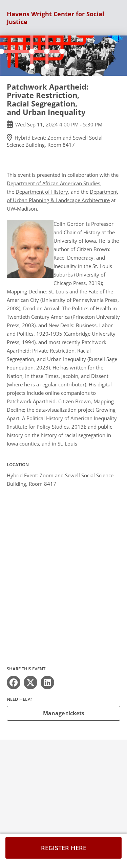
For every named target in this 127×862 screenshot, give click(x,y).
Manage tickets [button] (63, 713)
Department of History (42, 191)
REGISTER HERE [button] (63, 848)
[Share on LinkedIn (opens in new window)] (47, 682)
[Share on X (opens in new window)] (30, 682)
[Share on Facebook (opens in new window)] (13, 682)
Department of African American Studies (53, 183)
